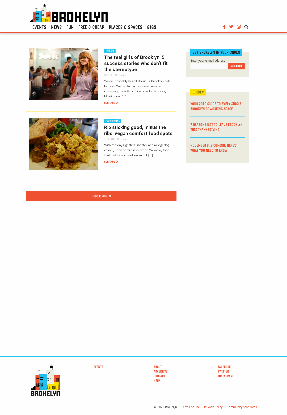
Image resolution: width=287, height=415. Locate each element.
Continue (110, 103)
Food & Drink (112, 120)
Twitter (223, 371)
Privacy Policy (213, 407)
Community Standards (242, 407)
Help (157, 381)
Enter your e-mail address (207, 60)
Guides (198, 92)
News (56, 27)
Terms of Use (190, 407)
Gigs (151, 27)
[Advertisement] (217, 198)
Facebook (224, 367)
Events (39, 27)
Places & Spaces (125, 27)
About (158, 367)
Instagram (225, 376)
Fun (70, 27)
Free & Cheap (91, 27)
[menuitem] (39, 27)
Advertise (160, 371)
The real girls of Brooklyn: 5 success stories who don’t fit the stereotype (136, 63)
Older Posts (101, 196)
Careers (109, 50)
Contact (159, 376)
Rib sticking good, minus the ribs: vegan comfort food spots (138, 130)
